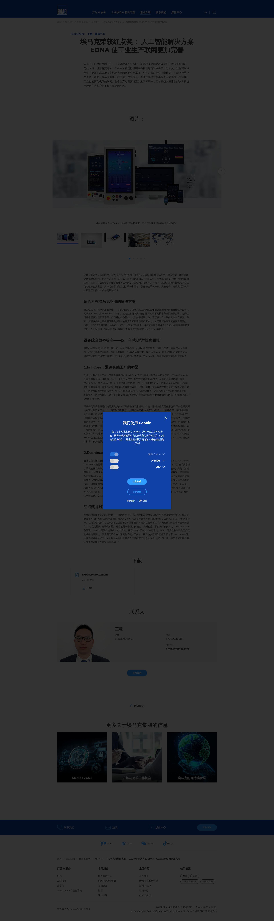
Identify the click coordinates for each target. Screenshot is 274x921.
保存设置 (137, 491)
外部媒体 (156, 460)
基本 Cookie (154, 454)
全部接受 (137, 481)
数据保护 (131, 500)
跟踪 (158, 467)
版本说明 (143, 500)
